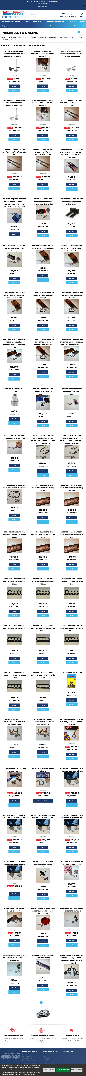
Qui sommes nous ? (27, 1054)
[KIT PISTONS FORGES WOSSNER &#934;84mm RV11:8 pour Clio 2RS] (71, 833)
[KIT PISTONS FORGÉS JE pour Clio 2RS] (43, 786)
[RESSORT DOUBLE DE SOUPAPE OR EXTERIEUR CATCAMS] (71, 926)
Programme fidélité (48, 1063)
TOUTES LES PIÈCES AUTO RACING (11, 37)
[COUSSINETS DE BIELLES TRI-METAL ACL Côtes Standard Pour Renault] (71, 266)
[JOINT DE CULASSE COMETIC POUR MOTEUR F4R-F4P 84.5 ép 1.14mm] (71, 646)
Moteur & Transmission (33, 21)
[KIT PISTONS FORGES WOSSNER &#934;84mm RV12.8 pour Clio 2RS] (14, 880)
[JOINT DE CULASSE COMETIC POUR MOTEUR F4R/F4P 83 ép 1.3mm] (14, 599)
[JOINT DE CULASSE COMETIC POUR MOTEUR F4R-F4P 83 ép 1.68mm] (14, 646)
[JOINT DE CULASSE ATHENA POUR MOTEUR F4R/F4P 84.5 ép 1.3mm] (14, 553)
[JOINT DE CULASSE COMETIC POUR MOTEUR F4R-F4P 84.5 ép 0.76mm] (43, 646)
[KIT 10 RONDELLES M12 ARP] (71, 688)
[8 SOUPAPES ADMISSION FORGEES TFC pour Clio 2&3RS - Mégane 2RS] (43, 72)
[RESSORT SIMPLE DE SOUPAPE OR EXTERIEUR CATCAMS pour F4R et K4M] (14, 976)
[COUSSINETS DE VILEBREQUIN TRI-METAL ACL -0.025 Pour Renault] (71, 313)
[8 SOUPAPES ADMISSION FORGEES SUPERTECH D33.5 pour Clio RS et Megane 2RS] (14, 72)
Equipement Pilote (45, 26)
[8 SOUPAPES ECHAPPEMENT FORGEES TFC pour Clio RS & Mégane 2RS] (43, 121)
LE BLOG (45, 1061)
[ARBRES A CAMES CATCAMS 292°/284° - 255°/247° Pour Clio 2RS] (14, 170)
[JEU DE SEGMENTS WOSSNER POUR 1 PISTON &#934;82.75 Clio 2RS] (14, 503)
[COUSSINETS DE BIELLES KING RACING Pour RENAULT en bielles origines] (14, 266)
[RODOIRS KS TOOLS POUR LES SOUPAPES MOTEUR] (43, 973)
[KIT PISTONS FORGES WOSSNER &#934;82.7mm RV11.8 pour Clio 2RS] (71, 786)
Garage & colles (79, 26)
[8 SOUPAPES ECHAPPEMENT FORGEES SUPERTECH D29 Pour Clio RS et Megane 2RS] (71, 72)
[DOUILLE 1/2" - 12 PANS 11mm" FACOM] (14, 407)
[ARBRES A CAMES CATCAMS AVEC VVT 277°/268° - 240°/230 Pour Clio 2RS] (43, 170)
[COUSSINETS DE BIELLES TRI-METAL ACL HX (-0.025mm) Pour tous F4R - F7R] (14, 313)
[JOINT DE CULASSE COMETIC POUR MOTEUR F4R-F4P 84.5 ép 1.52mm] (14, 693)
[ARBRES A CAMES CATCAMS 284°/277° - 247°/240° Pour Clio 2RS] (71, 121)
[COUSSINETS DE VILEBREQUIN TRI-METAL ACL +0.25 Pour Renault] (43, 313)
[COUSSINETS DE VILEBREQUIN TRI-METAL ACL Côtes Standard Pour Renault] (43, 360)
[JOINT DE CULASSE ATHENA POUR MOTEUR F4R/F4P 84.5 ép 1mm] (71, 553)
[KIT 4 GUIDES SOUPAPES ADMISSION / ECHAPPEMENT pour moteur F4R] (14, 740)
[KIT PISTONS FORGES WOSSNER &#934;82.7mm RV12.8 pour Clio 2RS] (14, 833)
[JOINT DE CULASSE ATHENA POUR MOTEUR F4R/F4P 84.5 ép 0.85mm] (71, 506)
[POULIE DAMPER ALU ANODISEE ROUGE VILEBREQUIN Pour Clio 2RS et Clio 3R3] (43, 929)
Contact (45, 1054)
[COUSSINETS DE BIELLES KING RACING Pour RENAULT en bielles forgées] (71, 220)
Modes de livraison (27, 1056)
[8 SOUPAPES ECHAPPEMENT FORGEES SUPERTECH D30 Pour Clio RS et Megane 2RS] (14, 121)
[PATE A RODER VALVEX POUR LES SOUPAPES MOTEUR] (71, 880)
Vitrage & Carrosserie (8, 26)
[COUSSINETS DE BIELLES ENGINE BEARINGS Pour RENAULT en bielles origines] (43, 220)
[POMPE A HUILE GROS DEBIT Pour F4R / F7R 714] (14, 926)
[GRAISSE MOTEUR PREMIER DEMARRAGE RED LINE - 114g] (14, 454)
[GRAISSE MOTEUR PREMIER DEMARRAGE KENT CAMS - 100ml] (71, 409)
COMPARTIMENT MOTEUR (32, 37)
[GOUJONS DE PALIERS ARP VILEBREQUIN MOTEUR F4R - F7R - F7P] (43, 409)
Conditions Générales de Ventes (30, 1061)
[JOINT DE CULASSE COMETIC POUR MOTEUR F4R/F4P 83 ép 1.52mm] (43, 599)
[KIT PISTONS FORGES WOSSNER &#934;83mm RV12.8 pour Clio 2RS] (43, 833)
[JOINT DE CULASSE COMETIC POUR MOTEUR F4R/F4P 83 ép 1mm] (71, 599)
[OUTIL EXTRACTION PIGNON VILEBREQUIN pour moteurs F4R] (43, 882)
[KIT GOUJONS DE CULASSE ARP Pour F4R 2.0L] (14, 786)
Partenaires (46, 1056)
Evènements (46, 1058)
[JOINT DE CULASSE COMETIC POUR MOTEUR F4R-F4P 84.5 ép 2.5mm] (43, 693)
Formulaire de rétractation (29, 1063)
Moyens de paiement (27, 1058)
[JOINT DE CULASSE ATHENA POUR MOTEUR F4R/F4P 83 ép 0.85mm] (43, 506)
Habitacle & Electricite (77, 21)
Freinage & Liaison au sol (55, 21)
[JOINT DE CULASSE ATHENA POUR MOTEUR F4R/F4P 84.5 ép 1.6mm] (43, 553)
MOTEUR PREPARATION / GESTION (51, 37)
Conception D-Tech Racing (10, 21)
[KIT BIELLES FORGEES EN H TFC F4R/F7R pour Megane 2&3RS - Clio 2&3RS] (71, 740)
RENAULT (66, 37)
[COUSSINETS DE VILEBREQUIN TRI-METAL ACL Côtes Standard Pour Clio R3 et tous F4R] (14, 363)
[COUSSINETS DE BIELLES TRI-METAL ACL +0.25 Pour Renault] (43, 264)
